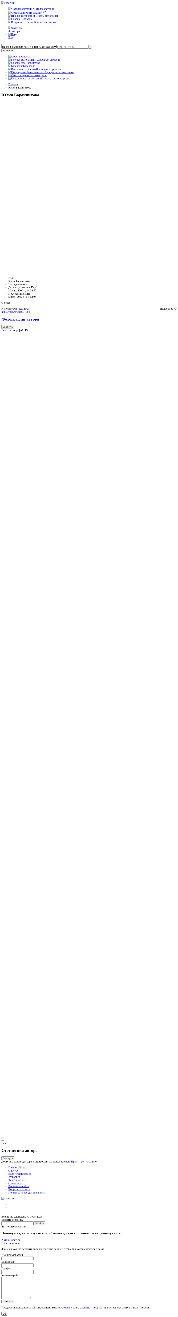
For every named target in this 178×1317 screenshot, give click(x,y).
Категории (8, 50)
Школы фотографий (47, 15)
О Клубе (13, 1170)
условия (65, 1307)
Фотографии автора (20, 319)
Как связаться (16, 1180)
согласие (85, 1307)
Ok (4, 1313)
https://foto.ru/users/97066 (15, 311)
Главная (13, 84)
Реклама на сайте (18, 1186)
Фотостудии (36, 12)
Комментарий (9, 1275)
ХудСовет (14, 1176)
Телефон (6, 1268)
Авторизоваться (10, 1239)
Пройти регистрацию (84, 1161)
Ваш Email (7, 1261)
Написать (8, 1301)
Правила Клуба (17, 1167)
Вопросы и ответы (44, 22)
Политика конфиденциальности (27, 1192)
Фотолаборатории (44, 8)
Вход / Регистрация (19, 1173)
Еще (3, 1143)
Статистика (15, 1183)
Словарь (26, 18)
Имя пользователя (12, 1254)
